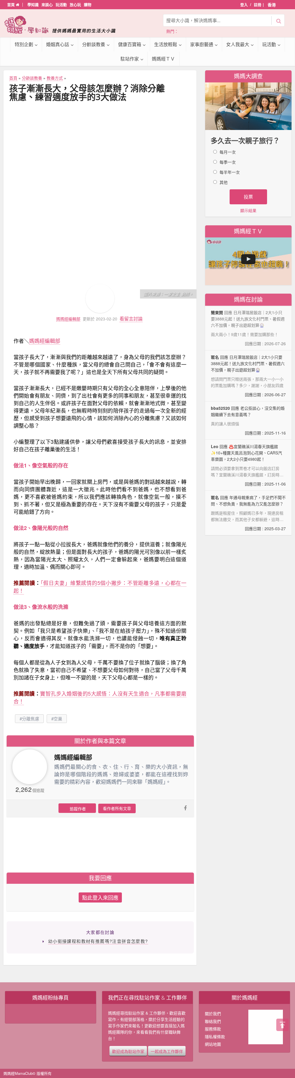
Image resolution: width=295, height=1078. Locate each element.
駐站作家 (129, 58)
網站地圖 (213, 1044)
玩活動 (61, 4)
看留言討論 (131, 318)
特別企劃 (24, 44)
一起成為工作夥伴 (167, 1051)
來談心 (47, 4)
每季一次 (228, 162)
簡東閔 (217, 312)
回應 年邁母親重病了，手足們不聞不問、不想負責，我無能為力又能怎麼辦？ (248, 512)
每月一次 (228, 152)
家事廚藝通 (201, 44)
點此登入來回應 (100, 897)
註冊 (257, 4)
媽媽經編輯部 (68, 319)
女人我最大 (237, 44)
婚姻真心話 (57, 44)
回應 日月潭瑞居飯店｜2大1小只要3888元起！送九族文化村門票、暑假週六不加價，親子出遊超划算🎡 (248, 375)
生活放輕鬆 (165, 44)
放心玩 (75, 4)
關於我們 (213, 1013)
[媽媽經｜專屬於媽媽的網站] (64, 25)
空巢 (58, 718)
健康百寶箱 (129, 44)
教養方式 (55, 78)
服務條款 (213, 1029)
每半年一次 (230, 172)
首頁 (11, 4)
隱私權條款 (215, 1036)
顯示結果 (248, 210)
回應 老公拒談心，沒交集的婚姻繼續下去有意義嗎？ (248, 420)
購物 (87, 4)
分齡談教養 (93, 44)
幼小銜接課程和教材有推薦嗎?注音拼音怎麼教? (98, 941)
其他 (224, 182)
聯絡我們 (213, 1021)
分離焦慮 (30, 718)
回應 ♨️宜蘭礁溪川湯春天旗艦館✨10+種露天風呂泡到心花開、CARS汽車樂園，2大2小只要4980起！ (248, 465)
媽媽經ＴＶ (163, 58)
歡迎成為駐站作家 (128, 1051)
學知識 (33, 4)
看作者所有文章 (117, 808)
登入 (244, 4)
